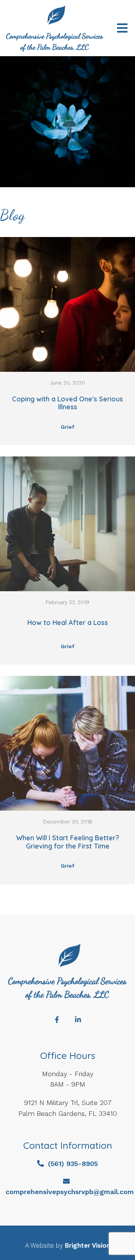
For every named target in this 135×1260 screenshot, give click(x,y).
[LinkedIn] (78, 1019)
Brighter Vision (87, 1245)
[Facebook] (57, 1019)
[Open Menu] (122, 28)
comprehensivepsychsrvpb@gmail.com (70, 1192)
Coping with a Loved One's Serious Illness (67, 403)
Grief (67, 427)
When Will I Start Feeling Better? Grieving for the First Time (67, 842)
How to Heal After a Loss (67, 623)
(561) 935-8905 (73, 1164)
